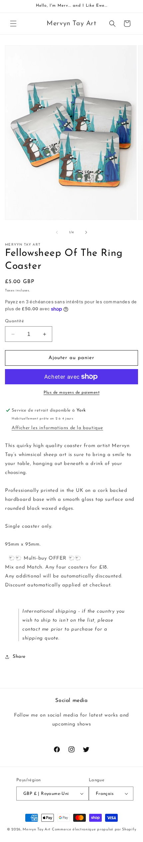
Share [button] (19, 656)
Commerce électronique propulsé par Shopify (94, 829)
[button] (13, 23)
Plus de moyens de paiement (71, 393)
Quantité (14, 321)
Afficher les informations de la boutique (57, 427)
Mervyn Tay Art (37, 829)
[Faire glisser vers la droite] (86, 232)
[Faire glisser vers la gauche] (57, 232)
